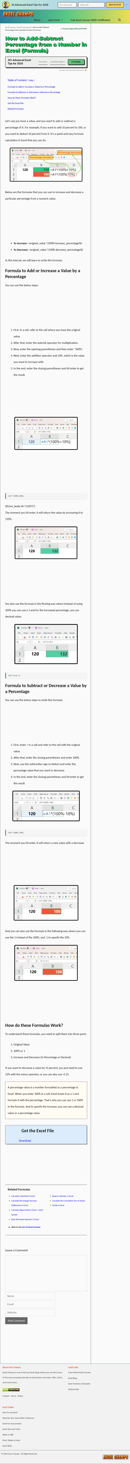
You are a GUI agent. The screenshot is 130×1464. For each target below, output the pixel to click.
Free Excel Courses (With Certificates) (90, 20)
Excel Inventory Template (79, 1383)
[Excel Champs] (18, 14)
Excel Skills (7, 1446)
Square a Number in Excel (63, 1196)
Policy (20, 1396)
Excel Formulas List (24, 27)
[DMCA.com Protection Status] (11, 1391)
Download (25, 1140)
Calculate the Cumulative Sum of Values (68, 1201)
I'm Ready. (76, 62)
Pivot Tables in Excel (11, 1440)
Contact (6, 1396)
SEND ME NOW (115, 5)
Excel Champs (10, 27)
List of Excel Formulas (31, 1227)
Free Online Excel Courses (79, 1372)
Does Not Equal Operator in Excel (25, 1219)
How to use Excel (10, 1412)
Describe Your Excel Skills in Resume (18, 1418)
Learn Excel (54, 20)
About (37, 20)
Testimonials (73, 1389)
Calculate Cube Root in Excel (23, 1196)
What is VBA (8, 1434)
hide (31, 80)
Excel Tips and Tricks (11, 1429)
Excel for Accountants (12, 1423)
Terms (13, 1396)
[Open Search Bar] (119, 20)
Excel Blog (72, 1378)
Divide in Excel (58, 1205)
